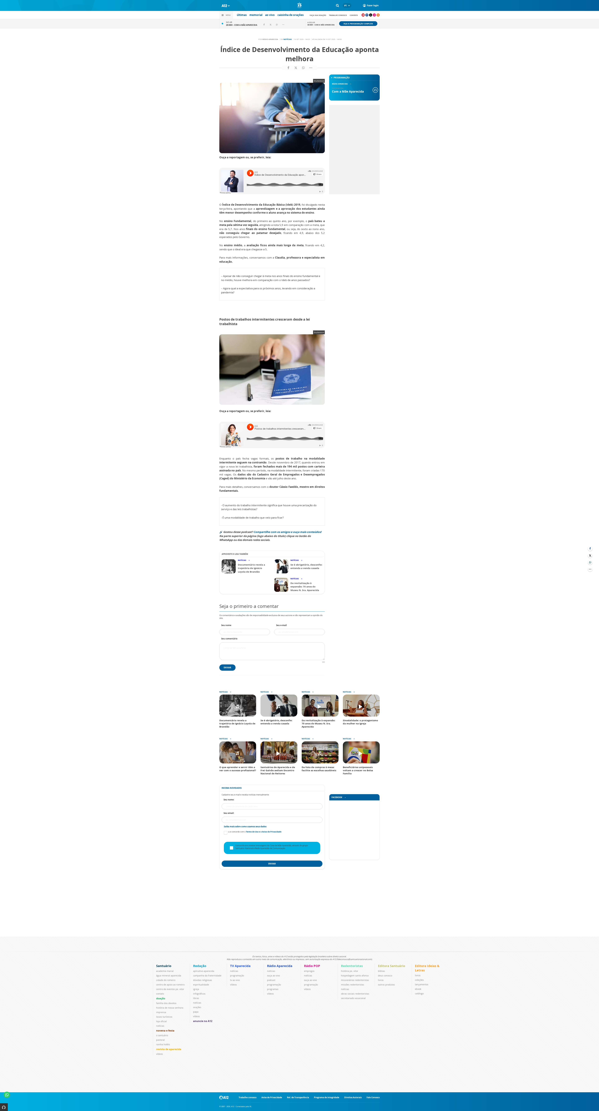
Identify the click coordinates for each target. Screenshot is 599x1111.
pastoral (160, 1039)
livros (381, 980)
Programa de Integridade (326, 1097)
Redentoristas (352, 966)
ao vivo (270, 15)
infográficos (199, 993)
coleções (419, 979)
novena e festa (165, 1030)
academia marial (165, 971)
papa (195, 1011)
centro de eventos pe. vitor (170, 989)
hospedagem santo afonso (355, 975)
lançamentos (421, 984)
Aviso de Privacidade (271, 1097)
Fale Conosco (373, 1097)
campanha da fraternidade (207, 975)
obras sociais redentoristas (355, 993)
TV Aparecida (240, 966)
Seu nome (226, 625)
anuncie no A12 (202, 1021)
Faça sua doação (318, 15)
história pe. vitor (349, 971)
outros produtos (386, 984)
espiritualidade (201, 984)
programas (272, 989)
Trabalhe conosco (338, 15)
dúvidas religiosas (202, 980)
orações (197, 1007)
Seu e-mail (281, 625)
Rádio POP (312, 966)
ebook (418, 988)
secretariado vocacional (353, 998)
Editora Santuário (391, 966)
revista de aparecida (168, 1049)
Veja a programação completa (358, 23)
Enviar (227, 667)
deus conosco (385, 975)
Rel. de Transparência (298, 1097)
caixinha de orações (291, 15)
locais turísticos (164, 1016)
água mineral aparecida (168, 975)
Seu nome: (229, 799)
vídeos (159, 1053)
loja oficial (161, 1021)
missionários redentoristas (355, 980)
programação (237, 975)
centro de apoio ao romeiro (170, 984)
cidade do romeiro (165, 980)
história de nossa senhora (169, 1007)
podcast (271, 980)
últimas (242, 15)
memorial (255, 15)
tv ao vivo (235, 980)
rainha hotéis (163, 1044)
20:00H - (241, 25)
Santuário (163, 966)
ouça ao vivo (273, 975)
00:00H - (321, 25)
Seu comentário (229, 638)
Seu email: (229, 813)
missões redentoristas (352, 984)
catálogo (419, 993)
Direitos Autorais (353, 1097)
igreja (196, 989)
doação (160, 998)
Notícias (287, 39)
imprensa (161, 1012)
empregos (309, 971)
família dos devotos (166, 1003)
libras (196, 998)
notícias (160, 1025)
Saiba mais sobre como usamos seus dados (245, 826)
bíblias (381, 971)
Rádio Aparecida (279, 966)
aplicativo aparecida (203, 971)
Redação (199, 966)
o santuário (162, 1035)
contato (354, 15)
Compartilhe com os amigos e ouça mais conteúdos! (287, 532)
